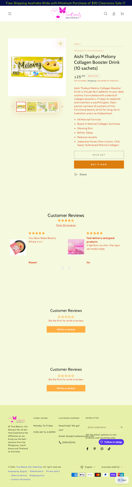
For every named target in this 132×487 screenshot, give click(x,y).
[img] (66, 220)
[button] (105, 13)
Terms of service (19, 475)
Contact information (21, 479)
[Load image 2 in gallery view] (32, 107)
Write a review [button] (66, 329)
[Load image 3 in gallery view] (42, 107)
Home (77, 44)
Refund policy (36, 471)
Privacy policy (53, 471)
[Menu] (10, 13)
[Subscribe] (122, 427)
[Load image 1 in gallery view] (21, 107)
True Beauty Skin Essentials (89, 51)
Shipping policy (37, 475)
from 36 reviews (66, 225)
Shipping (91, 80)
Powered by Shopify (17, 471)
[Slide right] (62, 106)
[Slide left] (11, 106)
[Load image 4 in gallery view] (53, 107)
